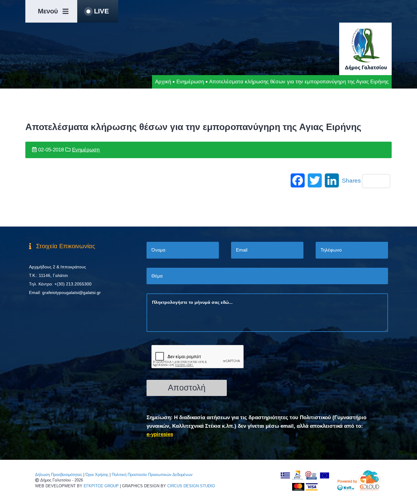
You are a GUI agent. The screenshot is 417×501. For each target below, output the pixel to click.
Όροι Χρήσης (96, 474)
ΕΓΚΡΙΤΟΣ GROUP (101, 486)
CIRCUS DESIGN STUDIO (191, 486)
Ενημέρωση (190, 82)
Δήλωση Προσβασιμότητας (58, 474)
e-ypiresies (160, 434)
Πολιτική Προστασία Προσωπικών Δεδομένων (152, 474)
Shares (351, 180)
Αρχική (163, 82)
